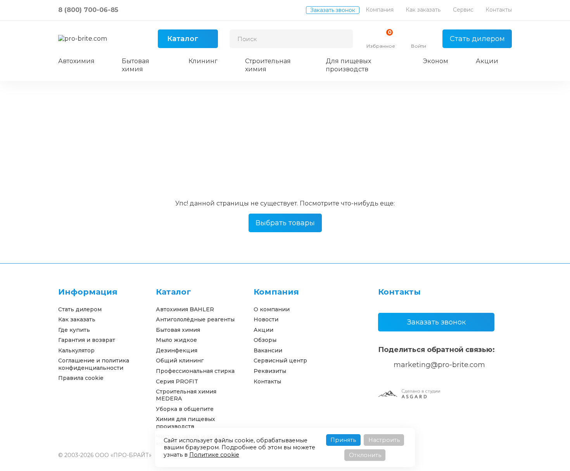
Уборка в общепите (185, 408)
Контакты (498, 9)
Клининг (203, 61)
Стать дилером (477, 39)
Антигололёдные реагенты (195, 319)
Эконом (435, 61)
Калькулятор (76, 350)
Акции (487, 61)
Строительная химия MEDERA (186, 395)
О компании (272, 309)
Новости (266, 319)
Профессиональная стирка (195, 370)
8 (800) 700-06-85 (88, 10)
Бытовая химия (135, 65)
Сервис (463, 9)
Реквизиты (270, 370)
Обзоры (265, 339)
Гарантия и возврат (86, 339)
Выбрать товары (285, 223)
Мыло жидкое (176, 339)
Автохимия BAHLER (185, 309)
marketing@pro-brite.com (439, 365)
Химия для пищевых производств (185, 423)
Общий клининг (180, 360)
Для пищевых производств (348, 65)
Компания (380, 9)
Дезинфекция (176, 350)
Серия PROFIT (177, 381)
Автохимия (76, 61)
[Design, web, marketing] (409, 393)
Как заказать (423, 9)
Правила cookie (81, 377)
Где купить (74, 329)
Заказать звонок (332, 10)
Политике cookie (214, 454)
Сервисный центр (280, 360)
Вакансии (268, 350)
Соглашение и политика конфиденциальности (93, 364)
